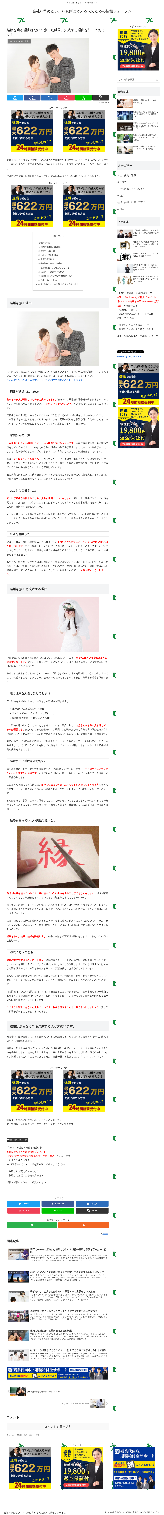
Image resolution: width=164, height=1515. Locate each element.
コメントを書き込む (58, 1433)
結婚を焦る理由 (45, 242)
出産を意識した (48, 259)
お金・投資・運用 (126, 175)
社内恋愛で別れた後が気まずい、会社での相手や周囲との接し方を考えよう (46, 380)
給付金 (120, 209)
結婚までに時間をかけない (53, 272)
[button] (157, 80)
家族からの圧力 (48, 251)
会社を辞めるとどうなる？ (131, 189)
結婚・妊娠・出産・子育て (18, 1140)
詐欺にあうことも (49, 280)
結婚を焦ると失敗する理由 (50, 263)
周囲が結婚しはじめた (51, 247)
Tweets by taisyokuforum (129, 363)
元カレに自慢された (50, 255)
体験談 (120, 195)
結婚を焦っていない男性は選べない (57, 276)
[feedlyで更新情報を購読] (32, 1232)
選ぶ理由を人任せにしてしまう (55, 267)
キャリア (122, 182)
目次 (54, 236)
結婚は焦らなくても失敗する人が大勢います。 (59, 284)
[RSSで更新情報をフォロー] (83, 1232)
